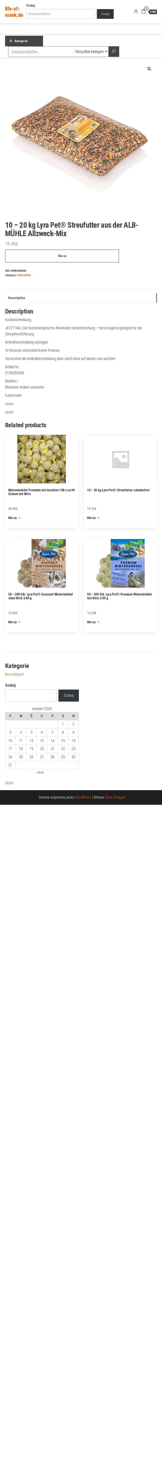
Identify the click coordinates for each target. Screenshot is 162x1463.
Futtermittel (24, 275)
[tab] (81, 298)
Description (16, 298)
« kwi (40, 772)
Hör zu (62, 256)
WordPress (83, 797)
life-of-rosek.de (14, 11)
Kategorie (21, 41)
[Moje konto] (136, 11)
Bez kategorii (14, 674)
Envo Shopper (115, 797)
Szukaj (30, 5)
